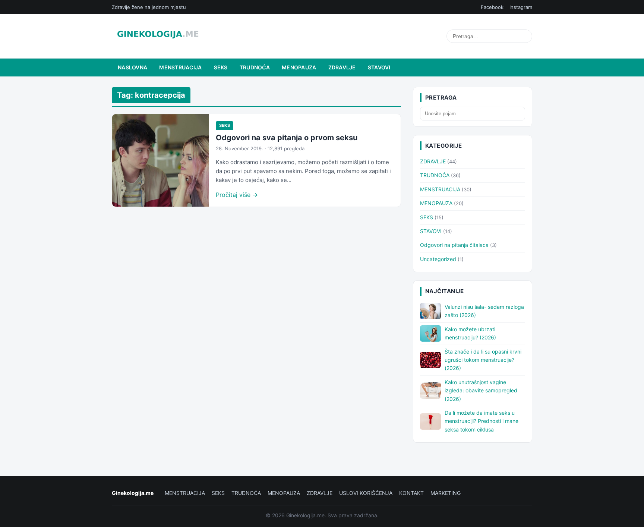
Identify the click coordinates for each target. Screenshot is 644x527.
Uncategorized (438, 259)
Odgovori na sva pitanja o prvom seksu (286, 137)
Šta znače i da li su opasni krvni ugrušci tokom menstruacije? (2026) (483, 359)
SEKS (221, 67)
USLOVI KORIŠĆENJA (365, 493)
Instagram (520, 7)
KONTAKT (411, 493)
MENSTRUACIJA (180, 67)
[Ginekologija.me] (158, 36)
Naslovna (132, 67)
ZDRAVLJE (342, 67)
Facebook (492, 7)
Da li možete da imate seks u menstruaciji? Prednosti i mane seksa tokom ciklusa (481, 421)
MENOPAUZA (299, 67)
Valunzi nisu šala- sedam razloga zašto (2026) (484, 311)
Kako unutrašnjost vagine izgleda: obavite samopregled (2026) (481, 390)
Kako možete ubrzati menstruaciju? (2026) (470, 333)
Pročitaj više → (237, 194)
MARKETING (445, 493)
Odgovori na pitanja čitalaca (454, 245)
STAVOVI (379, 67)
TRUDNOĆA (255, 67)
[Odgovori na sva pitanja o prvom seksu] (160, 160)
